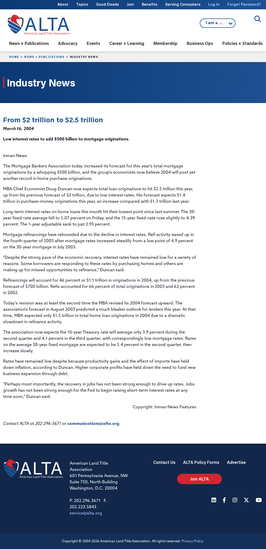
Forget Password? (244, 4)
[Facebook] (225, 500)
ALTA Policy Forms (201, 462)
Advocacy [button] (67, 43)
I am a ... (215, 24)
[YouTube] (259, 500)
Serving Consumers (183, 4)
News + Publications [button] (29, 43)
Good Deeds (107, 4)
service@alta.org (86, 513)
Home (14, 57)
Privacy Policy (192, 541)
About (62, 4)
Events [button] (93, 43)
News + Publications (44, 57)
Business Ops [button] (200, 43)
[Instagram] (235, 500)
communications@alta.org (93, 424)
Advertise (236, 462)
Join (130, 4)
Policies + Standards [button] (242, 43)
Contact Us (164, 462)
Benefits (149, 4)
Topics (82, 4)
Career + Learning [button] (126, 43)
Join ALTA (199, 479)
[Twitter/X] (247, 500)
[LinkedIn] (214, 500)
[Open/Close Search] (257, 19)
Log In (214, 4)
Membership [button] (165, 43)
